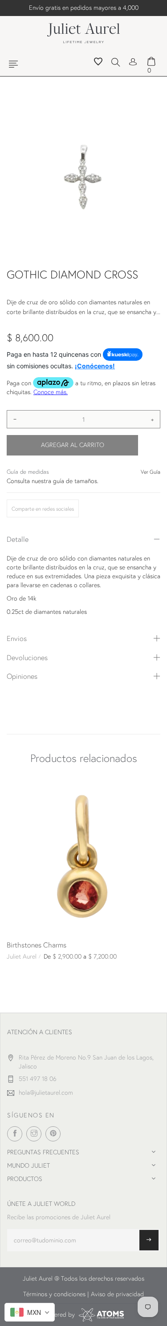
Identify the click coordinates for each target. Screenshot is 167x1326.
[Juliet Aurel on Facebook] (14, 1133)
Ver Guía (150, 472)
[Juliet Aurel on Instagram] (33, 1133)
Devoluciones (27, 657)
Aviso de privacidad (117, 1294)
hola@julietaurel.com (46, 1092)
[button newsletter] (149, 1240)
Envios (17, 638)
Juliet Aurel (22, 956)
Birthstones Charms (36, 944)
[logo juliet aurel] (83, 32)
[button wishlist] (98, 63)
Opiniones (22, 676)
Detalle (18, 539)
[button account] (133, 61)
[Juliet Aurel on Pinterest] (53, 1133)
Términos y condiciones (54, 1294)
